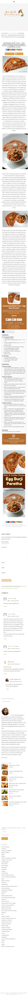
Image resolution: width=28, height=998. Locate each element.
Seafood (3, 912)
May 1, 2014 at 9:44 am (13, 600)
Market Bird (19, 994)
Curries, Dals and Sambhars (8, 938)
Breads (3, 856)
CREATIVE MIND (12, 646)
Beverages (4, 867)
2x (5, 331)
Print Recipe (20, 53)
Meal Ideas (4, 892)
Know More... (4, 757)
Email (3, 567)
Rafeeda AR (10, 598)
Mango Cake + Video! (14, 765)
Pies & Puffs (4, 863)
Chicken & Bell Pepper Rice (15, 771)
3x (8, 331)
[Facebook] (6, 49)
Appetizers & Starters (6, 920)
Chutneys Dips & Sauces (7, 875)
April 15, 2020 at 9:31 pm (14, 664)
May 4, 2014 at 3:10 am (13, 616)
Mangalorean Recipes (6, 890)
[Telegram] (21, 49)
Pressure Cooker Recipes (7, 905)
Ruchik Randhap (14, 13)
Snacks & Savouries (6, 922)
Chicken (3, 871)
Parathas (13, 526)
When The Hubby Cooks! (7, 946)
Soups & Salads (5, 916)
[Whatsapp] (16, 49)
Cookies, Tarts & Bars (6, 860)
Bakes (2, 854)
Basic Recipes (4, 865)
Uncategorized (5, 935)
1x (3, 331)
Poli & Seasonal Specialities (8, 897)
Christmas (3, 882)
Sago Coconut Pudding (15, 796)
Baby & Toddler (19, 524)
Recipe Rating (4, 542)
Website (3, 572)
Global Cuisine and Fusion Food (9, 886)
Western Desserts (5, 927)
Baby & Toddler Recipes (13, 525)
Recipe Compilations (6, 850)
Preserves (3, 899)
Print (9, 319)
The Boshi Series (5, 931)
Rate (20, 319)
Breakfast (3, 869)
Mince (2, 893)
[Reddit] (10, 49)
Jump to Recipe (10, 53)
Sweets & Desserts (6, 923)
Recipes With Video (6, 907)
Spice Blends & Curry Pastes (8, 903)
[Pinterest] (14, 49)
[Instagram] (18, 49)
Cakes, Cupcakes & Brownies (8, 858)
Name (3, 562)
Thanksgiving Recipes (6, 929)
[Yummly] (20, 49)
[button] (11, 315)
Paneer (3, 940)
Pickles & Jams (5, 901)
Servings (12, 331)
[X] (8, 49)
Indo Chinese (4, 873)
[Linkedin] (12, 49)
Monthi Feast (4, 884)
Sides (2, 942)
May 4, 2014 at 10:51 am (13, 648)
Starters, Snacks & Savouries (8, 918)
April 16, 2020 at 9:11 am (16, 681)
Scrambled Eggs (18, 526)
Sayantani (10, 614)
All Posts (13, 524)
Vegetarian (4, 937)
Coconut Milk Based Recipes (8, 877)
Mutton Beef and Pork (6, 895)
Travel (3, 933)
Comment (4, 547)
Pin (14, 319)
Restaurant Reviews (6, 908)
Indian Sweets (4, 925)
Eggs (20, 525)
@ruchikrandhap (14, 442)
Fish (2, 914)
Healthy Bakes (5, 862)
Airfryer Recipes (5, 846)
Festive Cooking (5, 880)
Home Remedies (5, 888)
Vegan (3, 944)
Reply (5, 606)
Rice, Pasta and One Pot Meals (9, 910)
